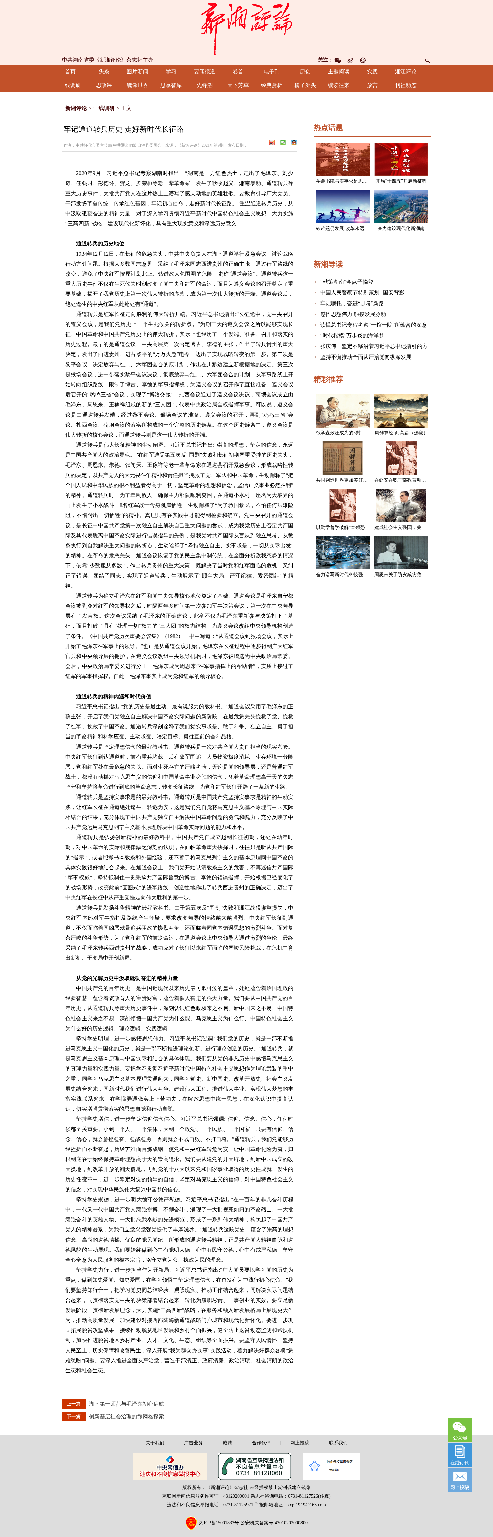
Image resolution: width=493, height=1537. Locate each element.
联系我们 (338, 1442)
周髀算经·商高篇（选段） (401, 432)
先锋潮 (205, 85)
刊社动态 (406, 85)
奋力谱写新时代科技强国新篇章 (349, 574)
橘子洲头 (305, 85)
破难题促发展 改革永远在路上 (347, 228)
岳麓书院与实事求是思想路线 (346, 181)
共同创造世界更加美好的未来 (346, 480)
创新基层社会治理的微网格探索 (126, 1416)
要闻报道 (204, 71)
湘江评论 (406, 71)
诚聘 (227, 1442)
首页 (70, 71)
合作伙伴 (261, 1442)
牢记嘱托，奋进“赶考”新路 (352, 303)
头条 (104, 71)
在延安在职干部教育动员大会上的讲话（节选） (423, 480)
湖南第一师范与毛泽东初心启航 (126, 1404)
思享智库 (171, 85)
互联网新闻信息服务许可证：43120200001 (205, 1496)
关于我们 (155, 1442)
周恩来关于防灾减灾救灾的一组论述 (411, 574)
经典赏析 (271, 85)
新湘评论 (76, 108)
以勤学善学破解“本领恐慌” (344, 527)
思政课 (104, 85)
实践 (372, 71)
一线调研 (70, 85)
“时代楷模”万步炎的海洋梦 (352, 335)
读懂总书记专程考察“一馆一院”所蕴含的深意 (373, 325)
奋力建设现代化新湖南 (401, 228)
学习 (171, 71)
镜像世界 (137, 85)
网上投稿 (299, 1442)
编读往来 (338, 85)
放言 (372, 85)
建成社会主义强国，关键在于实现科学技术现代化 (426, 527)
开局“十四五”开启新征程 (401, 181)
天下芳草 (238, 85)
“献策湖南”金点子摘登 (346, 282)
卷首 (238, 71)
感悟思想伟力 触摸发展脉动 (353, 314)
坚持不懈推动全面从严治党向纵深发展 (366, 357)
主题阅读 (338, 71)
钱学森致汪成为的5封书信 (343, 432)
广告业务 (193, 1442)
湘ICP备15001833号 (219, 1522)
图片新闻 (137, 71)
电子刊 (272, 71)
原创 (305, 71)
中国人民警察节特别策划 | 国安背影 (362, 292)
